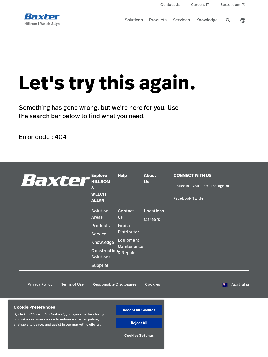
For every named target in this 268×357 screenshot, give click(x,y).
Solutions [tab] (134, 20)
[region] (86, 324)
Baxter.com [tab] (232, 4)
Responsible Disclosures (115, 284)
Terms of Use (72, 284)
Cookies (152, 284)
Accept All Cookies (139, 310)
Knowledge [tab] (207, 20)
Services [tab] (181, 20)
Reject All (139, 322)
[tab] (228, 20)
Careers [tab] (200, 4)
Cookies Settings (139, 335)
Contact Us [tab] (170, 4)
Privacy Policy (40, 284)
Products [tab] (158, 20)
